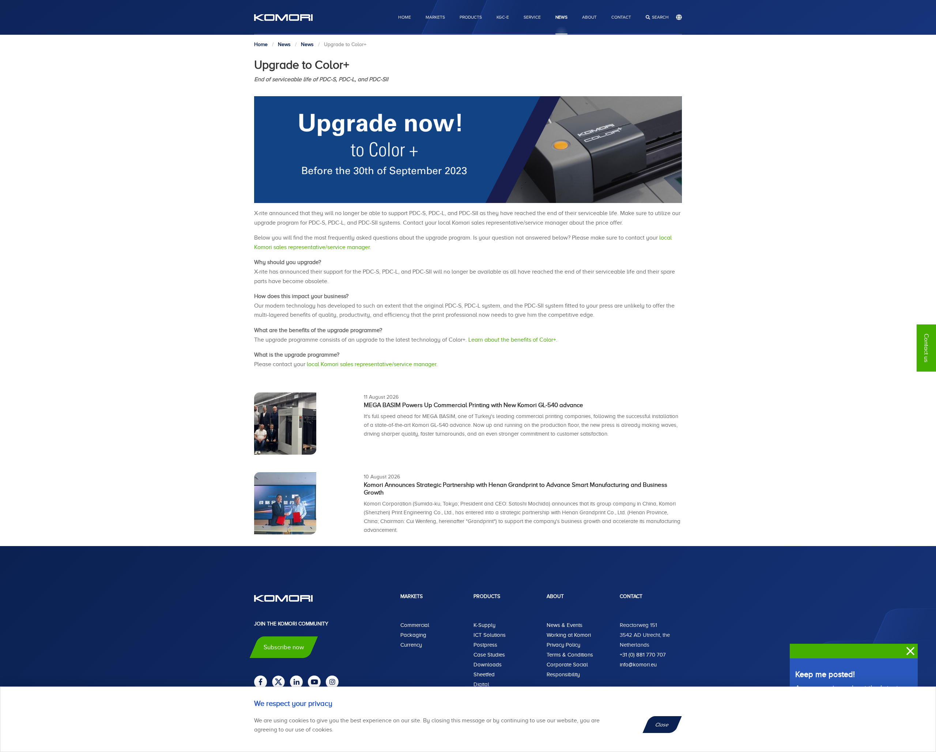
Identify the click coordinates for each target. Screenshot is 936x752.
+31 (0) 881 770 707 (643, 655)
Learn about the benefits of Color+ (512, 339)
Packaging (413, 635)
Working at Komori (569, 635)
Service (532, 17)
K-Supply (484, 625)
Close (662, 724)
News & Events (564, 625)
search (660, 17)
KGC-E (503, 17)
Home (404, 17)
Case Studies (489, 655)
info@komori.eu (638, 665)
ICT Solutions (489, 635)
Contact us (926, 348)
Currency (411, 645)
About (589, 17)
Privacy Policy (563, 645)
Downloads (487, 665)
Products (471, 17)
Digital (481, 684)
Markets (435, 17)
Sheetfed (484, 674)
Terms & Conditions (570, 655)
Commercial (414, 625)
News (561, 17)
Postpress (485, 645)
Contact (621, 17)
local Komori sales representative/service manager (371, 364)
